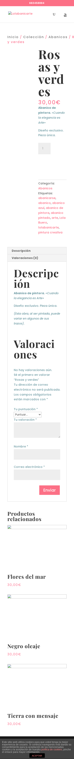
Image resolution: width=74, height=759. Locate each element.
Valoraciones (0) (25, 258)
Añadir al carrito (52, 163)
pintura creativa (50, 232)
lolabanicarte (48, 227)
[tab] (37, 250)
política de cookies (51, 749)
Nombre (21, 446)
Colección (33, 37)
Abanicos (58, 37)
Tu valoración (25, 420)
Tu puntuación (26, 409)
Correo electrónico (29, 467)
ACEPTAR (37, 755)
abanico (44, 203)
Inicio (13, 37)
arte (55, 218)
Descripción (21, 251)
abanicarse (47, 198)
